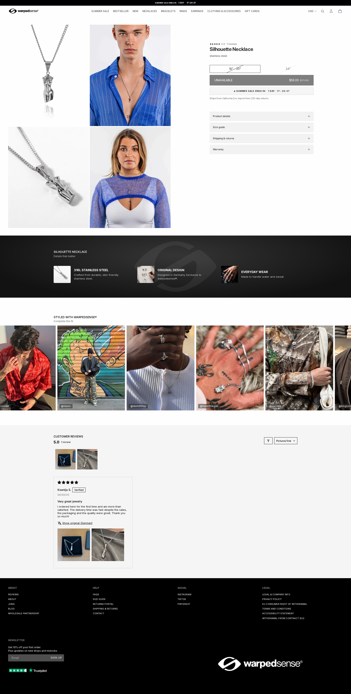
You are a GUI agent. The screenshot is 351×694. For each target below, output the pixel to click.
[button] (73, 544)
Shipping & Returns (105, 608)
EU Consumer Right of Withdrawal (284, 603)
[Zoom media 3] (48, 177)
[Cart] (340, 11)
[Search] (322, 11)
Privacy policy (272, 599)
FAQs (96, 594)
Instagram (184, 594)
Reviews (13, 594)
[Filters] (268, 440)
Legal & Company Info (276, 594)
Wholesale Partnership (23, 613)
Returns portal (103, 603)
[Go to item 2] (87, 459)
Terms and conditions (276, 608)
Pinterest (184, 603)
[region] (175, 368)
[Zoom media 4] (130, 177)
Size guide (219, 127)
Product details (221, 116)
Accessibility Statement (278, 613)
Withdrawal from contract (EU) (283, 618)
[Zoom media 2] (130, 75)
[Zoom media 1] (48, 75)
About (12, 599)
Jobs (11, 603)
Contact (98, 613)
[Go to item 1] (65, 459)
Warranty (218, 149)
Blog (11, 608)
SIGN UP (56, 657)
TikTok (182, 599)
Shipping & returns (223, 138)
